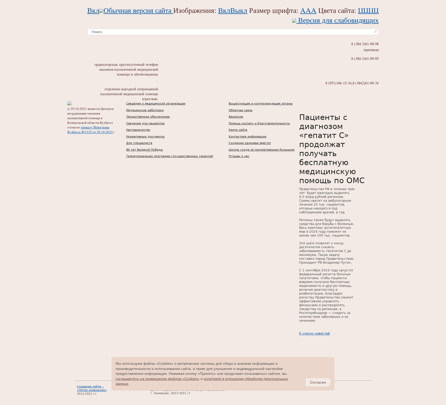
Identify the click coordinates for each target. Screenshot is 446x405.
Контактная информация (247, 136)
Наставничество (138, 130)
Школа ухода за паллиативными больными (261, 149)
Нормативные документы (145, 136)
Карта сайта (238, 130)
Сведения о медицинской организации (155, 103)
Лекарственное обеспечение (148, 116)
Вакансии (236, 116)
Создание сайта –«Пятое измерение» (92, 388)
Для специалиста (139, 143)
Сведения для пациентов (145, 123)
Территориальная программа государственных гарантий (169, 156)
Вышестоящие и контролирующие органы (261, 103)
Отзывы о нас (239, 156)
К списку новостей (314, 333)
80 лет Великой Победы (144, 149)
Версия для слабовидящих (337, 20)
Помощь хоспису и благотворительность (259, 123)
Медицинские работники (145, 110)
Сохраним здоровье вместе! (250, 143)
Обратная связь (240, 110)
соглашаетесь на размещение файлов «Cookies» (158, 379)
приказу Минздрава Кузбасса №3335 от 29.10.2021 (90, 129)
